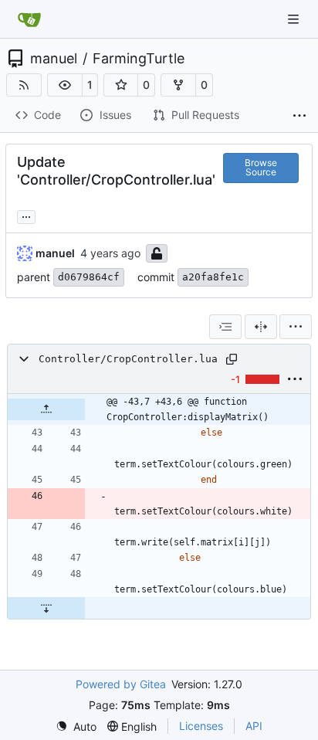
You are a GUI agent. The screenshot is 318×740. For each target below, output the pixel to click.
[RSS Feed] (24, 85)
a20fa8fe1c (213, 277)
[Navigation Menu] (294, 19)
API (253, 725)
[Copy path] (231, 359)
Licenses (201, 725)
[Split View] (261, 326)
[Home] (29, 19)
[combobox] (225, 326)
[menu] (295, 326)
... (26, 215)
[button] (65, 85)
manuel (53, 58)
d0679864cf (89, 277)
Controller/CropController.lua (128, 359)
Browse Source (261, 167)
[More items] (299, 116)
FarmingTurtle (138, 58)
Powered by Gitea (121, 684)
